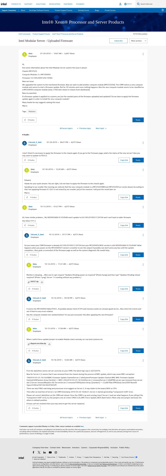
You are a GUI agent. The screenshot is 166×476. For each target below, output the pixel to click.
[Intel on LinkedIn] (45, 451)
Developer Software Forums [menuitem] (40, 10)
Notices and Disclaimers (110, 463)
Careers (84, 446)
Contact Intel (55, 446)
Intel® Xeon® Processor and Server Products (68, 34)
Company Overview (40, 446)
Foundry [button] (80, 4)
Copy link (124, 159)
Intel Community (24, 34)
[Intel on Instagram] (56, 451)
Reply (138, 119)
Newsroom (66, 446)
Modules (32, 111)
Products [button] (16, 4)
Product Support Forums (41, 34)
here (84, 425)
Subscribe (118, 40)
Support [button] (28, 4)
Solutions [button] (41, 4)
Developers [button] (54, 4)
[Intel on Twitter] (39, 451)
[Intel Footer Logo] (21, 456)
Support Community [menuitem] (9, 10)
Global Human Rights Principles (97, 464)
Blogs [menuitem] (97, 10)
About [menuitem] (23, 10)
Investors (75, 446)
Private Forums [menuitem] (109, 10)
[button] (143, 54)
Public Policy (124, 446)
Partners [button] (68, 4)
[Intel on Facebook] (33, 451)
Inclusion (114, 446)
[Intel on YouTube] (50, 451)
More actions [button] (136, 40)
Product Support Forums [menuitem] (63, 10)
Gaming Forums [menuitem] (83, 10)
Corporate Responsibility (99, 446)
